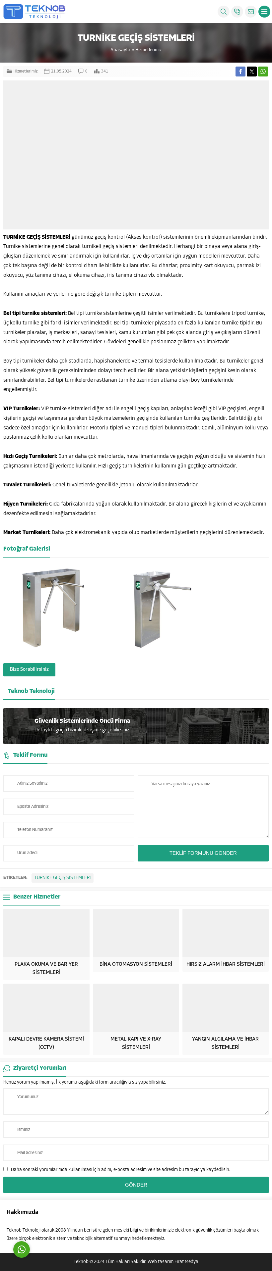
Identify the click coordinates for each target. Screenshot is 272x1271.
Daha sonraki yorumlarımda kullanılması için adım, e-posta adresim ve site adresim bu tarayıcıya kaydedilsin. (121, 1169)
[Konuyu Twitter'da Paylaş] (252, 71)
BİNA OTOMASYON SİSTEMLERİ (136, 964)
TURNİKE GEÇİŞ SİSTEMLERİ (62, 877)
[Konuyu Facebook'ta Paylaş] (240, 71)
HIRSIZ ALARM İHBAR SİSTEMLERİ (225, 964)
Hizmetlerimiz (148, 50)
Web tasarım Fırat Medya (173, 1261)
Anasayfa (120, 50)
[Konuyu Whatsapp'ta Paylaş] (263, 71)
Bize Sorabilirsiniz (29, 669)
